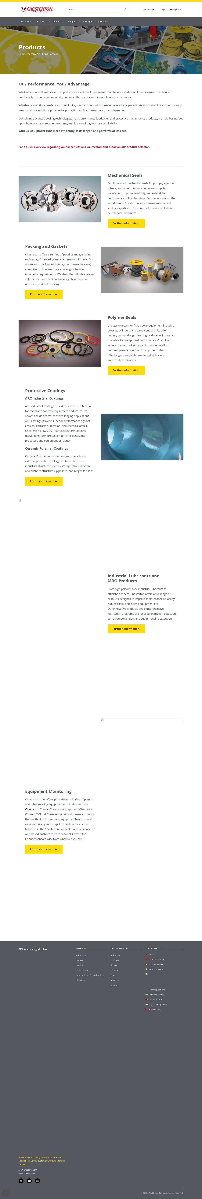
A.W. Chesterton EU (156, 1193)
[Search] (125, 9)
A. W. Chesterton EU (28, 1170)
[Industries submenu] (34, 21)
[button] (6, 1193)
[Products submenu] (49, 21)
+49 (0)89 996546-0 (27, 1173)
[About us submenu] (65, 21)
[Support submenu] (79, 21)
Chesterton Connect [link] (37, 809)
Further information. (126, 223)
